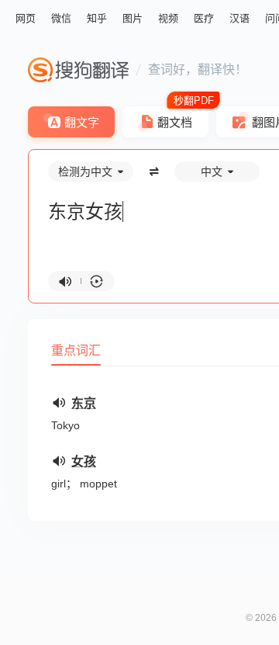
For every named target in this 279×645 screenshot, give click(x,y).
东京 (83, 403)
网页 (26, 18)
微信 (61, 18)
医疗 (204, 18)
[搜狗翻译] (78, 70)
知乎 (97, 18)
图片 (132, 18)
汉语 (239, 18)
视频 (168, 18)
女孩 (83, 461)
